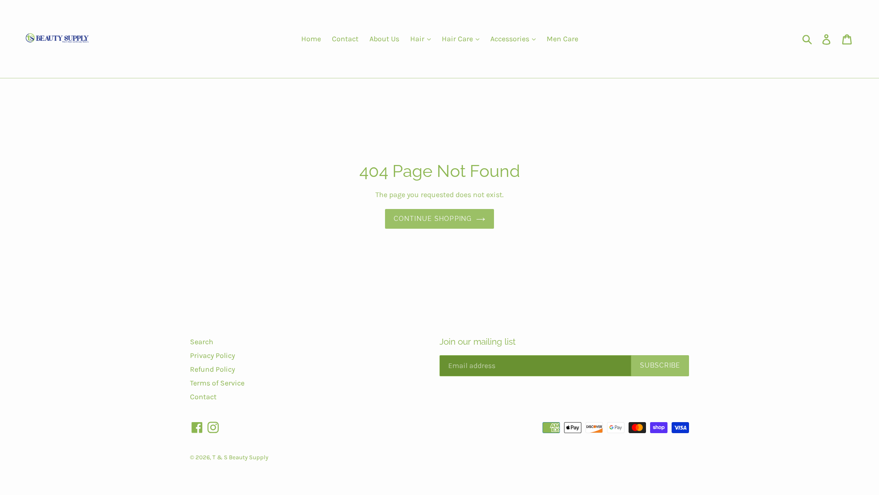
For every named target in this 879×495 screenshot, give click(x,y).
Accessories (510, 38)
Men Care (562, 38)
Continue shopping (433, 218)
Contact (345, 38)
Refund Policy (212, 369)
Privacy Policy (212, 355)
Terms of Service (217, 383)
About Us (384, 38)
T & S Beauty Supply (240, 457)
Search (201, 341)
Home (311, 38)
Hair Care (458, 38)
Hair (418, 38)
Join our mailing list (477, 341)
